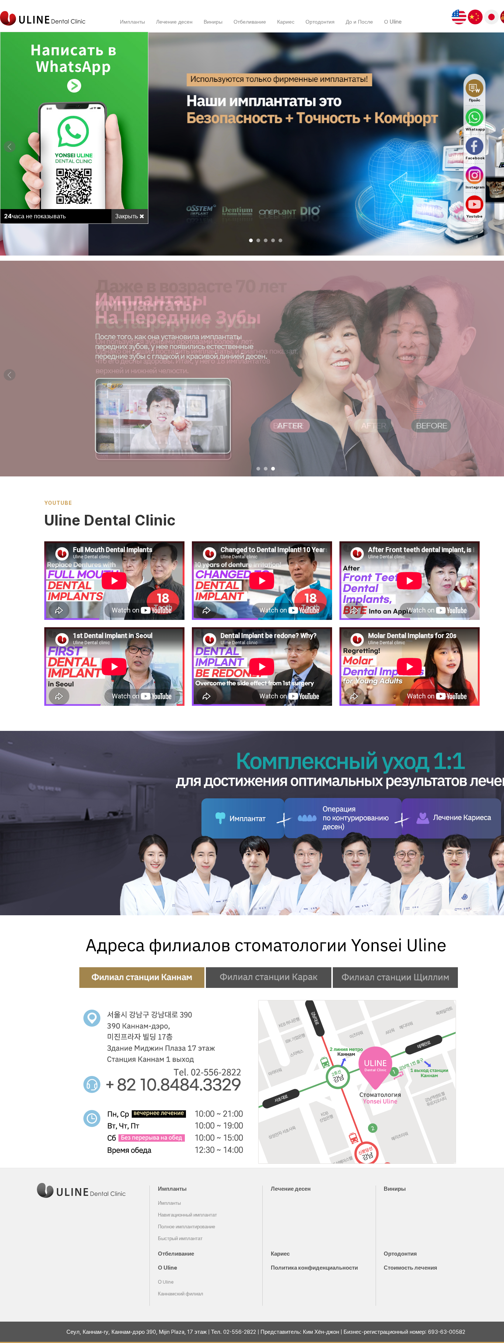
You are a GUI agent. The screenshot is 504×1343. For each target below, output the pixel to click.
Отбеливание (250, 21)
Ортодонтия (320, 21)
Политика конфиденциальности (314, 1267)
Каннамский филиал (180, 1294)
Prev (9, 147)
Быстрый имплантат (180, 1238)
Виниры (213, 21)
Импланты (132, 21)
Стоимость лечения (410, 1267)
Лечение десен (174, 21)
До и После (359, 21)
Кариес (285, 21)
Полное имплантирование (186, 1226)
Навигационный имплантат (187, 1215)
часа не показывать (35, 216)
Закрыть (127, 216)
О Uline (393, 21)
